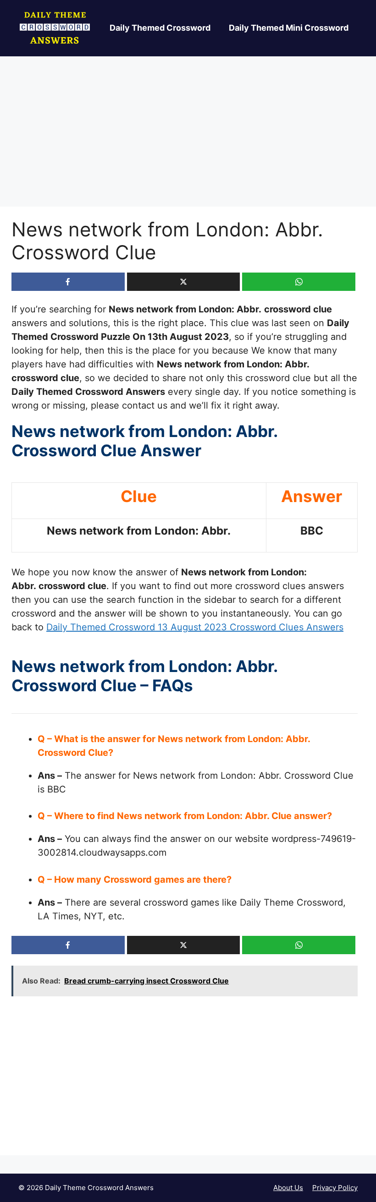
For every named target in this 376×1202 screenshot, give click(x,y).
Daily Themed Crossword (160, 28)
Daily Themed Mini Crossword (288, 28)
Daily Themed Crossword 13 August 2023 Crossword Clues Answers (194, 627)
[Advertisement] (188, 139)
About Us (288, 1187)
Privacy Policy (335, 1187)
